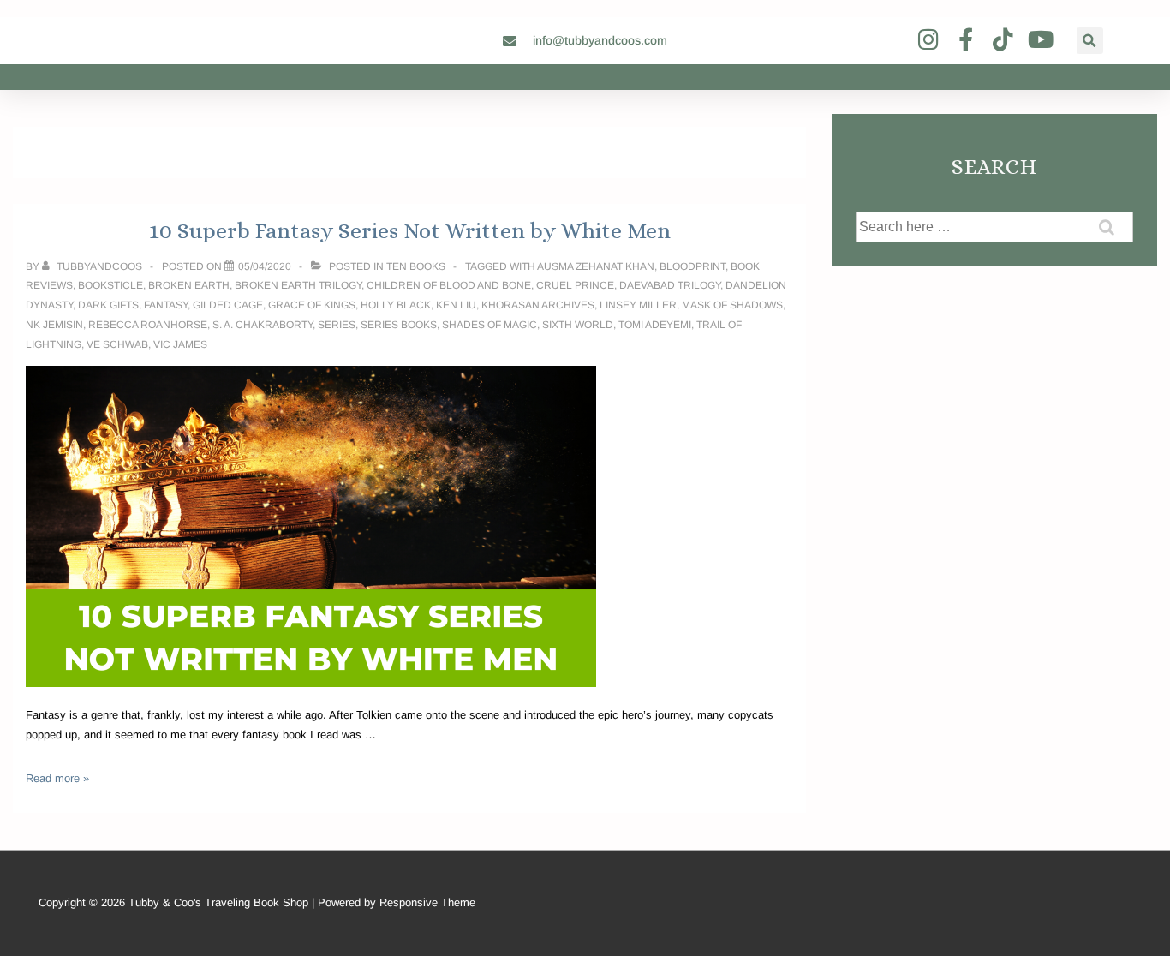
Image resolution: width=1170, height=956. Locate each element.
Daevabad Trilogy (669, 285)
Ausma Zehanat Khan (595, 266)
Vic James (180, 344)
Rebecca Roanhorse (147, 325)
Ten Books (415, 266)
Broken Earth (189, 285)
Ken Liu (456, 305)
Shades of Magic (489, 325)
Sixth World (577, 325)
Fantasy (166, 305)
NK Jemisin (54, 325)
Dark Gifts (108, 305)
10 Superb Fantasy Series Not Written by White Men (410, 230)
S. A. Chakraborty (262, 325)
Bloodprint (692, 266)
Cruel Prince (575, 285)
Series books (399, 325)
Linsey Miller (638, 305)
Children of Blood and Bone (449, 285)
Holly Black (396, 305)
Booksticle (110, 285)
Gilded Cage (228, 305)
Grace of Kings (311, 305)
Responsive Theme (427, 902)
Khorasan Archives (537, 305)
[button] (1090, 40)
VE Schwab (117, 344)
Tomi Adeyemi (654, 325)
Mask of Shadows (732, 305)
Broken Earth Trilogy (298, 285)
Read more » (57, 778)
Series (336, 325)
